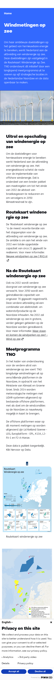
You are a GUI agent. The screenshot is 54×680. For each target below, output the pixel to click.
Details (6, 663)
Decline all (40, 672)
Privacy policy (25, 663)
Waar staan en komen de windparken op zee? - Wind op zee (27, 335)
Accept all (13, 672)
